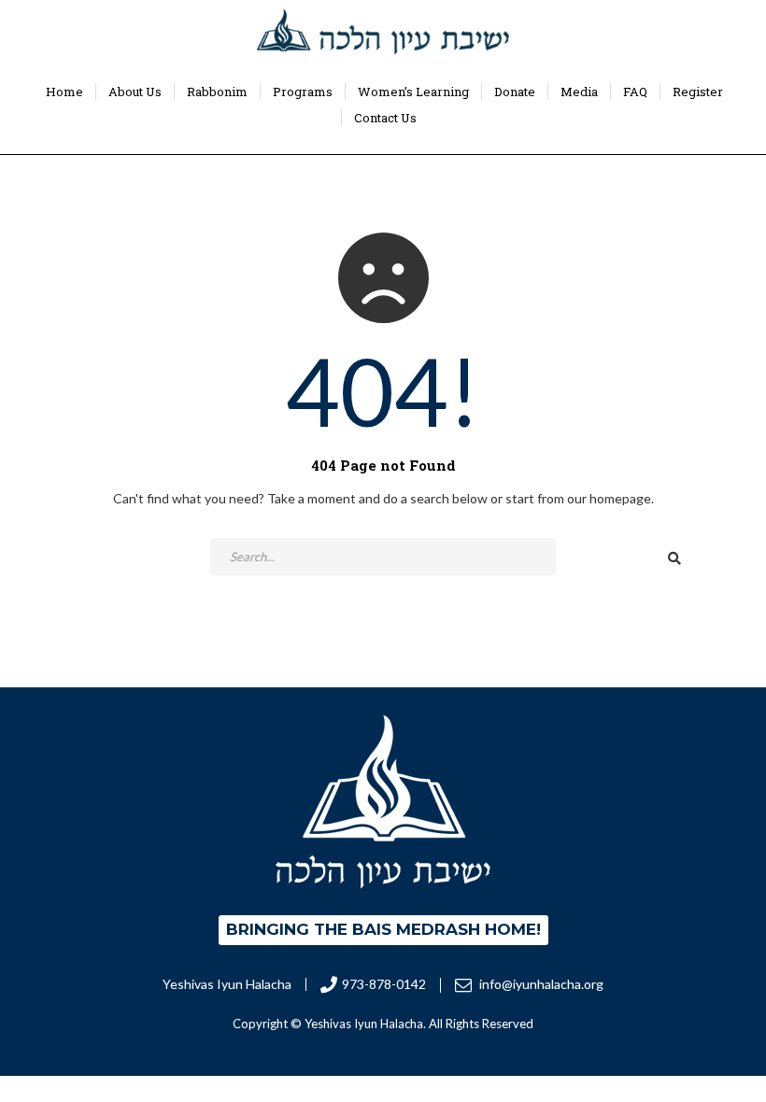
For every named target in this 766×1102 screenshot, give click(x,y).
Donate (514, 91)
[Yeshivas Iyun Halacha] (383, 32)
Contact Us (385, 117)
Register (698, 91)
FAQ (635, 91)
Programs (303, 91)
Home (64, 91)
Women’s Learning (413, 91)
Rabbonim (217, 91)
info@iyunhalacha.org (539, 984)
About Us (135, 91)
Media (579, 91)
